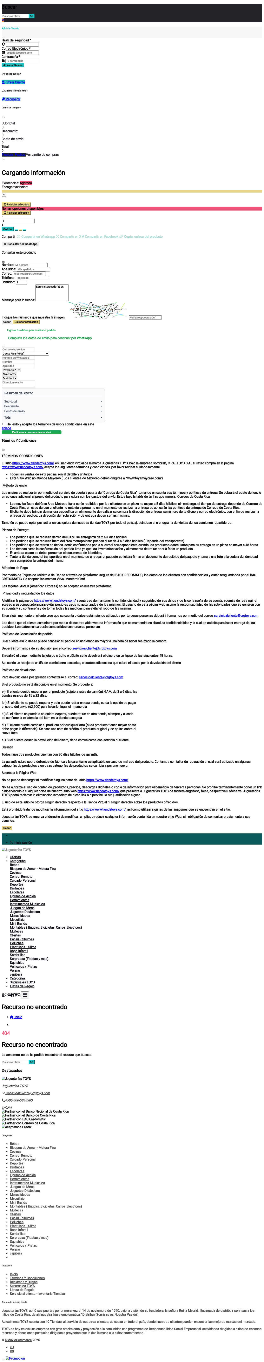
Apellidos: (9, 269)
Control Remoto (21, 877)
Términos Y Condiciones (27, 1278)
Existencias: (10, 183)
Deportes (17, 884)
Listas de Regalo (22, 986)
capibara (16, 974)
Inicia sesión (22, 843)
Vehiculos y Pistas (23, 967)
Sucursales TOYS (22, 982)
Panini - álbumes (22, 939)
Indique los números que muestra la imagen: (33, 317)
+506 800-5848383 (19, 1100)
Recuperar (12, 99)
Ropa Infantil (19, 951)
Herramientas (19, 900)
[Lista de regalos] (12, 995)
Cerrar (7, 321)
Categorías (18, 861)
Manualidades (20, 916)
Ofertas (15, 857)
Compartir (9, 237)
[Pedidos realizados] (9, 995)
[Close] (3, 117)
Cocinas (15, 873)
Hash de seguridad (16, 40)
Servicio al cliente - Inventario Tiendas (37, 1294)
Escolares (17, 892)
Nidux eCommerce (18, 1340)
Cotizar (7, 229)
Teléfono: (8, 278)
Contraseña (11, 57)
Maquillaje (17, 920)
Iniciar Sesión (14, 65)
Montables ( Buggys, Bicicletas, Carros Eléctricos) (46, 927)
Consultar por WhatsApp (22, 244)
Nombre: (8, 265)
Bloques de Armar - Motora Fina (33, 869)
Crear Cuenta (15, 82)
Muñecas (16, 931)
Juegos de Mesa (22, 908)
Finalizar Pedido (14, 155)
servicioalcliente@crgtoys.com (236, 616)
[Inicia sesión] (3, 995)
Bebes (14, 865)
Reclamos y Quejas (24, 1282)
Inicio (14, 1274)
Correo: (7, 273)
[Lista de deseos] (6, 995)
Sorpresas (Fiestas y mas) (29, 959)
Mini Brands (18, 924)
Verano (15, 970)
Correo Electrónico (16, 48)
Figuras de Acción (23, 896)
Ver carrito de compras (42, 155)
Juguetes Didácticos (25, 912)
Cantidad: (8, 282)
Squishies (17, 963)
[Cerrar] (3, 37)
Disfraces (17, 888)
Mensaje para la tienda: (18, 300)
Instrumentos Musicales (27, 904)
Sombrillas (17, 955)
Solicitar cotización (26, 321)
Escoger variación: (15, 187)
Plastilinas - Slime (23, 947)
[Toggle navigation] (25, 994)
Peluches (17, 943)
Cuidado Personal (22, 880)
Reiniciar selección (18, 204)
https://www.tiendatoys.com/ (33, 463)
